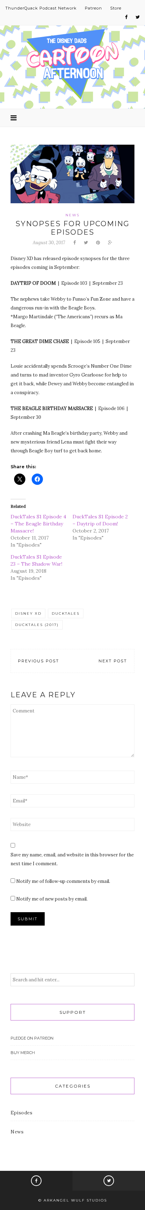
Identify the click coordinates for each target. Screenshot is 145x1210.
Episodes (21, 1113)
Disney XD (28, 613)
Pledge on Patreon (32, 1038)
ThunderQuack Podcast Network (41, 8)
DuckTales (66, 613)
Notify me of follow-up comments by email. (63, 881)
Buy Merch (23, 1052)
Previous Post (38, 660)
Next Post (113, 660)
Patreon (93, 8)
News (72, 215)
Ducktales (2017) (37, 624)
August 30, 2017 (49, 243)
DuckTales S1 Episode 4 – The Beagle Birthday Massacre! (38, 523)
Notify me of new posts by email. (52, 899)
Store (115, 8)
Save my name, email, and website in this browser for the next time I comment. (72, 859)
